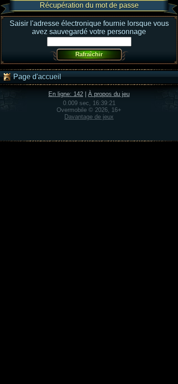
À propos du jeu (109, 94)
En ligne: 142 (65, 94)
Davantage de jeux (89, 116)
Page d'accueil (36, 77)
